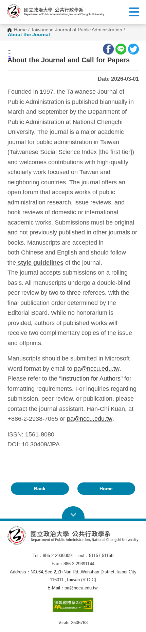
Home (20, 30)
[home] (55, 11)
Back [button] (39, 488)
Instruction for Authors (91, 378)
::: (9, 52)
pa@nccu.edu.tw (97, 368)
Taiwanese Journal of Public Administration (76, 30)
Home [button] (106, 488)
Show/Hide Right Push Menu (134, 12)
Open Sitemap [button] (73, 512)
